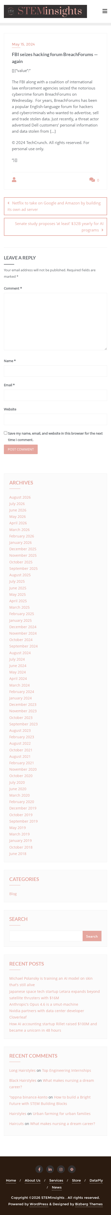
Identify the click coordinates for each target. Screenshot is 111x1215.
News (57, 1187)
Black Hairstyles (22, 1080)
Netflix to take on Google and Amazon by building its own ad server (54, 206)
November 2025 (23, 555)
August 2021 (20, 756)
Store (76, 1180)
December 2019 (22, 808)
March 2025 (19, 607)
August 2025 (20, 574)
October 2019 (21, 814)
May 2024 (17, 672)
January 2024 (20, 698)
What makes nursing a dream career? (62, 1123)
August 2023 (20, 730)
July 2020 (17, 782)
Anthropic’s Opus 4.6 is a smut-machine (43, 1004)
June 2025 (17, 588)
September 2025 (23, 568)
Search (18, 919)
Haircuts (16, 1123)
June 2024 (17, 665)
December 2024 (22, 626)
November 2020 (23, 769)
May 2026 (17, 516)
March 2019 (19, 834)
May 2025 (17, 594)
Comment (13, 288)
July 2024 (17, 659)
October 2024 (21, 639)
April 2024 (18, 678)
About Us (33, 1180)
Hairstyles (17, 1113)
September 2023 (23, 724)
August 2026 (20, 497)
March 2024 (19, 685)
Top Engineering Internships (66, 1070)
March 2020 (19, 795)
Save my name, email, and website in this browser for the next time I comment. (55, 436)
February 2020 (21, 801)
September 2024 (23, 646)
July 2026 (17, 503)
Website (10, 409)
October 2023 (21, 717)
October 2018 (21, 847)
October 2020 (21, 775)
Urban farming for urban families (62, 1113)
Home (11, 1180)
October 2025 (21, 562)
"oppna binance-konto (28, 1097)
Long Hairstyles (22, 1070)
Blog (13, 893)
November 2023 (23, 710)
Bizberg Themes (89, 1204)
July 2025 (17, 581)
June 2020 (17, 788)
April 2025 (18, 600)
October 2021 (21, 750)
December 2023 (22, 704)
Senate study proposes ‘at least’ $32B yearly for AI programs (59, 226)
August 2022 (20, 743)
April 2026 (18, 522)
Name (10, 360)
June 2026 (17, 510)
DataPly (96, 1180)
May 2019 (17, 827)
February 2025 (21, 613)
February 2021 (21, 762)
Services (56, 1180)
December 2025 (22, 548)
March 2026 (19, 529)
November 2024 (23, 633)
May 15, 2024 (23, 44)
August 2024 (20, 652)
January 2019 (20, 840)
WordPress (39, 1204)
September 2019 (23, 821)
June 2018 (17, 853)
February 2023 (21, 736)
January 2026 (20, 542)
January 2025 (20, 620)
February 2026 (21, 536)
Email (9, 385)
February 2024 (21, 691)
